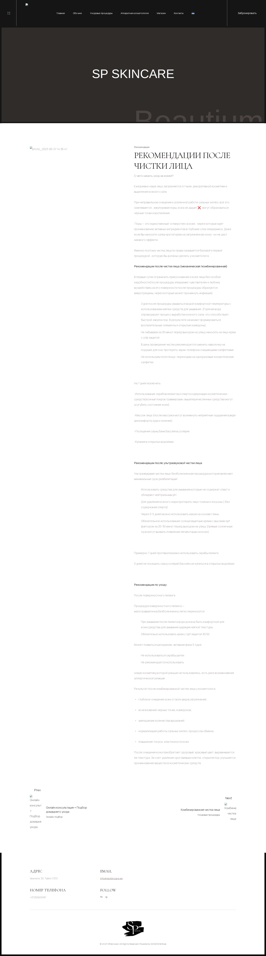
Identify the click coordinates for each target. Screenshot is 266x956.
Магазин (161, 13)
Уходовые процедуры (101, 13)
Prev (37, 790)
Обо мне (77, 13)
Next (228, 798)
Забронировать (247, 13)
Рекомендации (141, 147)
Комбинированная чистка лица (200, 809)
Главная (61, 13)
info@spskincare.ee (111, 878)
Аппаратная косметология (135, 13)
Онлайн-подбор (54, 816)
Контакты (178, 13)
